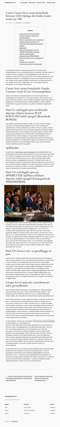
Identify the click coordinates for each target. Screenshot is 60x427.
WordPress (15, 421)
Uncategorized (27, 22)
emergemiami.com (10, 2)
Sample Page (51, 2)
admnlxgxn (19, 22)
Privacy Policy (41, 2)
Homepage (23, 2)
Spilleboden (23, 48)
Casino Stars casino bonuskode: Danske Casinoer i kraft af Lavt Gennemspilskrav (29, 36)
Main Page (32, 2)
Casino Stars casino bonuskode (25, 152)
